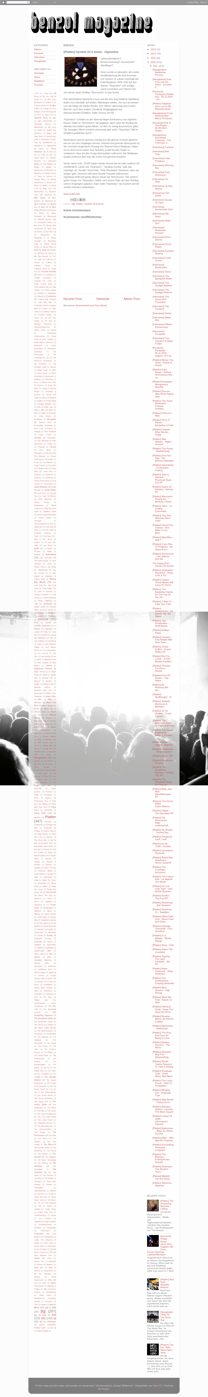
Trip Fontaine (45, 1218)
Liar (51, 638)
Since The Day (45, 895)
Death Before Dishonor (43, 342)
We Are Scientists (43, 1274)
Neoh (48, 755)
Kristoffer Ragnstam (42, 626)
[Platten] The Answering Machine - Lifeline (167, 1205)
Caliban (49, 262)
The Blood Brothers (45, 1031)
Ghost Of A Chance (41, 481)
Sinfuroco (38, 898)
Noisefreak (38, 770)
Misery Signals (47, 706)
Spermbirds (51, 945)
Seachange (47, 877)
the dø (53, 1328)
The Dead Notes (41, 1055)
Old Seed (43, 773)
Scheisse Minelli (45, 871)
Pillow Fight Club (43, 813)
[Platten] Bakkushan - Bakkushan (163, 1027)
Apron (41, 149)
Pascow (49, 792)
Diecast (53, 367)
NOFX (36, 746)
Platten (79, 204)
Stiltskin (37, 957)
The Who (37, 1178)
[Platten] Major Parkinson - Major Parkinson (163, 971)
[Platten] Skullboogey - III (162, 695)
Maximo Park (48, 684)
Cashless (49, 275)
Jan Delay (52, 567)
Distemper (49, 376)
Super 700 (52, 978)
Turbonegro (45, 1231)
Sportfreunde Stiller (42, 951)
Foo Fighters (48, 462)
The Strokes (43, 1163)
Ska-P (36, 902)
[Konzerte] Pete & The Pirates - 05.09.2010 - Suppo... (162, 127)
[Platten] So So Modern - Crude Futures (162, 713)
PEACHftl (37, 789)
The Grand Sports (45, 1095)
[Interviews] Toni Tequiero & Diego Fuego (163, 341)
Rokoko (48, 859)
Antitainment (47, 142)
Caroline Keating (48, 271)
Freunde (38, 85)
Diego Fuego (42, 370)
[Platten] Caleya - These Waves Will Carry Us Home (163, 582)
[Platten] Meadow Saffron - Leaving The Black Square (163, 1109)
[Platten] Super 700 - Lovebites (163, 950)
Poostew (48, 822)
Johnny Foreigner (41, 595)
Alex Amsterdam (45, 121)
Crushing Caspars (49, 312)
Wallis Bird (38, 1268)
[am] (51, 1304)
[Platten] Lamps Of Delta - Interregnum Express (162, 1120)
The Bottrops (43, 1037)
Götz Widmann (45, 499)
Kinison (40, 616)
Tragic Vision (50, 1209)
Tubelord (37, 1228)
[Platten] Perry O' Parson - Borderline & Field (163, 422)
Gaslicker (49, 475)
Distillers (37, 379)
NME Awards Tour (45, 743)
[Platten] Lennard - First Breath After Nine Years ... (162, 640)
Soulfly (50, 935)
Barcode (49, 170)
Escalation (38, 419)
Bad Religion (48, 164)
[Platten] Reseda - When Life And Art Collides (163, 1019)
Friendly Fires (42, 468)
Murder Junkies (49, 736)
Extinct (50, 428)
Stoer (49, 957)
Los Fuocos (43, 653)
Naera (36, 749)
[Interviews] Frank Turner (162, 259)
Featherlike (51, 438)
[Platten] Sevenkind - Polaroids (163, 851)
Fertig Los (51, 444)
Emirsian (52, 413)
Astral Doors (39, 158)
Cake (39, 259)
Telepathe (38, 994)
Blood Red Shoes (49, 210)
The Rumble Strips (41, 1148)
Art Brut (49, 152)
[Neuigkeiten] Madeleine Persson (159, 72)
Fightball (53, 447)
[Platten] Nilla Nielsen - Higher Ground (162, 442)
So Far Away (42, 923)
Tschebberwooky (45, 1225)
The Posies (39, 1132)
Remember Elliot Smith (43, 846)
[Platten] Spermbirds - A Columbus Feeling (163, 467)
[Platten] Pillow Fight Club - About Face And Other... (163, 919)
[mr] (54, 1314)
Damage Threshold (42, 324)
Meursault (38, 693)
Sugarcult (52, 972)
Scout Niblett (39, 874)
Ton (39, 1203)
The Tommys (47, 1175)
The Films (52, 1071)
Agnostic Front (41, 118)
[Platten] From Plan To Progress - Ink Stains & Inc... (163, 547)
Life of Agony (39, 641)
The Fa (46, 1068)
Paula (36, 795)
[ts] (41, 1321)
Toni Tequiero (50, 1203)
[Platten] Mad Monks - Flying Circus (163, 1100)
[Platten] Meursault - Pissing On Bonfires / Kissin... (163, 499)
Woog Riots (45, 1295)
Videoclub (52, 1261)
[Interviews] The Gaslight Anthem (162, 284)
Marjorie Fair (47, 678)
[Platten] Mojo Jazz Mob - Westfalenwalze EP (162, 793)
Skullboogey (48, 908)
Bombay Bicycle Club (47, 219)
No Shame (48, 761)
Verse (49, 1258)
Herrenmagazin (40, 524)
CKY (54, 256)
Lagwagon (49, 629)
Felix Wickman (43, 441)
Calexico (49, 259)
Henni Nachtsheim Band (46, 515)
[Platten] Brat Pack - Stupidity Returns (167, 1283)
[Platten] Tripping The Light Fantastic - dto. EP (161, 960)
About (37, 77)
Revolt (46, 849)
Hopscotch (38, 527)
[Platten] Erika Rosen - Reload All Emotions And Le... (162, 373)
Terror (36, 1000)
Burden (53, 250)
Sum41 (41, 975)
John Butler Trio (49, 588)
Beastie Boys (40, 179)
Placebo (37, 817)
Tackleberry (48, 985)
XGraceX (48, 1301)
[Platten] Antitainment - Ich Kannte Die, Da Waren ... (163, 612)
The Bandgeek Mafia (43, 1018)
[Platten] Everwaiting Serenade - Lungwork (163, 1147)
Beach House (50, 173)
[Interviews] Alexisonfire (160, 266)
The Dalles (48, 1052)
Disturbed (49, 379)
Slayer (49, 911)
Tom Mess (51, 1200)
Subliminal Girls (45, 969)
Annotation (45, 139)
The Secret (51, 1151)
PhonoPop (48, 810)
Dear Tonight (47, 339)
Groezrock (41, 493)
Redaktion (39, 81)
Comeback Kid (40, 305)
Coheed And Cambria (47, 299)
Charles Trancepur (42, 278)
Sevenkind (42, 883)
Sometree (52, 932)
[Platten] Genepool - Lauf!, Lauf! (163, 838)
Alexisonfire (38, 127)
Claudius (40, 293)
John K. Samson (45, 591)
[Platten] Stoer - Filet (163, 945)
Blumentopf (51, 216)
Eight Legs (48, 407)
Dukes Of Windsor (48, 398)
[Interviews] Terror (162, 272)
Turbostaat (39, 1234)
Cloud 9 (40, 296)
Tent (36, 997)
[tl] (55, 1318)
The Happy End (41, 1101)
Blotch (41, 213)
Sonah (39, 935)
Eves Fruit (38, 428)
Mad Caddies (42, 663)
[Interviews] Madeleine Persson (159, 230)
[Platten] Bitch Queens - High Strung (161, 990)
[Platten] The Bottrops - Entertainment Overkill (161, 1158)
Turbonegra (51, 1228)
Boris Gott (51, 229)
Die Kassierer (40, 364)
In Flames (48, 548)
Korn (36, 623)
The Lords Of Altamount (46, 1114)
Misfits (36, 709)
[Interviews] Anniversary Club (163, 208)
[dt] (46, 1307)
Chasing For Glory (43, 281)
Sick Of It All (51, 892)
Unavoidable (48, 1237)
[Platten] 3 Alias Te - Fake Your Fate (163, 602)
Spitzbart (49, 948)
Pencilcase (48, 795)
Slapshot (37, 911)
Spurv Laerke (39, 954)
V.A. (51, 1252)
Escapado (51, 419)
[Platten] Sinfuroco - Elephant (163, 1184)
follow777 (158, 1385)
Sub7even (52, 966)
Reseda (37, 849)
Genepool (49, 478)
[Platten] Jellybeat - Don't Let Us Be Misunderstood (162, 106)
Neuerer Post (72, 299)
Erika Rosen (45, 416)
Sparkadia (38, 942)
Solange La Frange (45, 929)
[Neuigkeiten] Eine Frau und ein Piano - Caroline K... (162, 83)
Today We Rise (40, 1197)
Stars (51, 954)
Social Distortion (49, 926)
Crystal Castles (45, 315)
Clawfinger (52, 293)
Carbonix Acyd (40, 269)
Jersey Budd (39, 579)
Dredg (44, 388)
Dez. (156, 66)
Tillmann (53, 1191)
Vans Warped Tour (43, 1255)
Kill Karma (52, 613)
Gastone (37, 478)
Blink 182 (44, 207)
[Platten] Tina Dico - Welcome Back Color (163, 518)
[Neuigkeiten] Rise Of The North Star (166, 1316)
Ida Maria (48, 545)
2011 (153, 58)
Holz (51, 524)
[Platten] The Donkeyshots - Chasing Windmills (163, 980)
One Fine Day (50, 776)
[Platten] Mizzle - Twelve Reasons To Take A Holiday (163, 1064)
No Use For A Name (43, 764)
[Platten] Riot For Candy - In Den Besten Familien (162, 659)
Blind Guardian (40, 204)
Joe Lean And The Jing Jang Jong (45, 585)
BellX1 (45, 185)
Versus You (39, 1261)
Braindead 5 (39, 238)
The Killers (51, 1108)
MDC (39, 659)
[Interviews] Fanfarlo (163, 147)
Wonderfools (51, 1292)
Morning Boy (48, 724)
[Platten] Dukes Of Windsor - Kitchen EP (163, 489)
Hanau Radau (41, 502)
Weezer (37, 1277)
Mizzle (40, 715)
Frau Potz (52, 465)
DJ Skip (48, 321)
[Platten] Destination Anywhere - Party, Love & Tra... (163, 573)
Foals (36, 462)
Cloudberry (51, 296)
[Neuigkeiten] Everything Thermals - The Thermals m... (162, 139)
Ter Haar (48, 997)
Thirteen (49, 1185)
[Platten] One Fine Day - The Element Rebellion (163, 458)
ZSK (36, 1305)
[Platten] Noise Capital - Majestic (163, 743)
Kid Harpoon (39, 613)
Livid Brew (52, 641)
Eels (39, 407)
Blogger (105, 1389)
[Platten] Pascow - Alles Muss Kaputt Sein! (163, 394)
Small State (42, 917)
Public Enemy (42, 834)
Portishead (38, 825)
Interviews (39, 57)
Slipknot (37, 914)
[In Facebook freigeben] (81, 199)
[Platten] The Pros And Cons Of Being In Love (162, 1035)
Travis (53, 1215)
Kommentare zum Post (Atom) (91, 305)
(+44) (36, 93)
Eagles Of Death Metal (46, 401)
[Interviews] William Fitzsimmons (162, 325)
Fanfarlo (37, 438)
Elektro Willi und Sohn (43, 410)
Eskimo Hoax (45, 422)
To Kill (50, 1194)
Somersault (38, 932)
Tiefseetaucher (40, 1191)
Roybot (37, 862)
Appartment (51, 146)
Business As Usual (45, 253)
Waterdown (48, 1271)
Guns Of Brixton (49, 496)
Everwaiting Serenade (43, 425)
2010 (153, 62)
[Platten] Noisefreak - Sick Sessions (163, 903)
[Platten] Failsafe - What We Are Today (162, 432)
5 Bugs (46, 109)
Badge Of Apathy (42, 167)
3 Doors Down (40, 105)
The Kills (40, 1111)
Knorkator (52, 616)
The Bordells (51, 1034)
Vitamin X (49, 1264)
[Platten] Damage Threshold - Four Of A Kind (162, 929)
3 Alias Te (49, 102)
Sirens (49, 898)
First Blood (45, 450)
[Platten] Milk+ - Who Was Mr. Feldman (163, 1139)
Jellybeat (48, 576)
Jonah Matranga (49, 598)
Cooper (45, 308)
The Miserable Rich (45, 1126)
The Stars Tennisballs (47, 1160)
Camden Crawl (42, 266)
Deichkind (38, 345)
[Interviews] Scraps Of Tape (162, 201)
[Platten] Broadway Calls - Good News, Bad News (162, 1073)
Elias (36, 413)
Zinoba (43, 1305)
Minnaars (37, 702)
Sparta (49, 942)
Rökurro (49, 865)
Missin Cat (48, 709)
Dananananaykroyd (42, 327)
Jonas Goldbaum (45, 601)
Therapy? (38, 1181)
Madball (49, 666)
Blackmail (49, 201)
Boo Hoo (38, 225)
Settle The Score (49, 880)
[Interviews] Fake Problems (161, 159)
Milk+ (40, 699)
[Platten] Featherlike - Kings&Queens (163, 750)
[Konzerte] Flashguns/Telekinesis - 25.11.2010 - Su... (163, 95)
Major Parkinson (40, 672)
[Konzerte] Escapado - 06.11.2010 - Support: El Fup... (163, 352)
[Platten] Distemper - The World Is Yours (163, 1169)
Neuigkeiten (40, 61)
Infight (49, 551)
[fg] (73, 204)
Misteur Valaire (40, 712)
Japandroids (43, 570)
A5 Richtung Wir (49, 112)
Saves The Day (50, 868)
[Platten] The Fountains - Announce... (160, 869)
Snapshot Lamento (48, 920)
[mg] (44, 1315)
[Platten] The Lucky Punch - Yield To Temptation (162, 1083)
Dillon (54, 370)
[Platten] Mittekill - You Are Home (162, 1177)
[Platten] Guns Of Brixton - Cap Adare (161, 678)
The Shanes (43, 1154)
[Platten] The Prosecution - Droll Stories (161, 623)
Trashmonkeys (40, 1215)
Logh (39, 644)
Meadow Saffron (42, 687)
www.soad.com (72, 194)
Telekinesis (48, 991)
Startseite (102, 299)
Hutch (36, 536)
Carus (39, 275)
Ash (51, 155)
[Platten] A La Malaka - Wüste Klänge (162, 938)
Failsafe (37, 432)
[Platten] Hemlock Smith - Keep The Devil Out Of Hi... (163, 1009)
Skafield (49, 902)
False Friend (45, 435)
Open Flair (42, 779)
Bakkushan (38, 170)
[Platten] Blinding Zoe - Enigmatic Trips (162, 1092)
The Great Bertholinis (43, 1098)
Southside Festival (42, 939)
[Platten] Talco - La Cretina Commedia (162, 508)
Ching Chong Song (43, 284)
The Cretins (43, 1046)
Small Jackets (50, 914)
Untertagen (51, 1246)
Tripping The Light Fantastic (45, 1221)
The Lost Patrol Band (47, 1117)
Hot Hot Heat (47, 530)
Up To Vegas (42, 1249)
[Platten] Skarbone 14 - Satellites (162, 910)
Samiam (37, 868)
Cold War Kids (45, 302)
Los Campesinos (49, 650)
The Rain (52, 1135)
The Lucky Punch (45, 1120)
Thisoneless (39, 1188)
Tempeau (49, 994)
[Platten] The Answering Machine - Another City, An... (163, 771)
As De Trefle (39, 155)
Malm (45, 675)
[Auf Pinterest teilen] (84, 199)
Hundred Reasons (42, 533)
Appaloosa (38, 146)
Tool (39, 1206)
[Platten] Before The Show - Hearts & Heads (163, 362)
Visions (40, 1264)
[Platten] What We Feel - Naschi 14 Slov (162, 1000)
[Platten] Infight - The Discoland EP (163, 811)
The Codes (51, 1043)
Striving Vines (41, 963)
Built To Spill (40, 250)
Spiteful (40, 948)
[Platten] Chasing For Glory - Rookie (161, 668)
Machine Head (50, 659)
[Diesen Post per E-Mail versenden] (71, 199)
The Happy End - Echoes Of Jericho (163, 564)
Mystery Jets (51, 739)
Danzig (53, 330)
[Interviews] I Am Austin (161, 194)
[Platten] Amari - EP (163, 756)
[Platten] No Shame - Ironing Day (163, 831)
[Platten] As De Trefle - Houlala (162, 845)
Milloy (50, 699)
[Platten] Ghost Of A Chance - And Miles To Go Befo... (163, 529)
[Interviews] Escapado (159, 332)
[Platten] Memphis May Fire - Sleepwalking (162, 1054)
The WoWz (49, 1178)
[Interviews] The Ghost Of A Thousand (161, 299)
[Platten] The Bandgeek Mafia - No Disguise (163, 782)
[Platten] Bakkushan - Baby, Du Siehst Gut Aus (163, 1131)
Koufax (48, 623)
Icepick (37, 542)
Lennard (43, 635)
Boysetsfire (45, 235)
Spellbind (37, 945)
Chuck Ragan (50, 290)
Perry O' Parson (42, 798)
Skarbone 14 (39, 905)
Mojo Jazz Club (40, 721)
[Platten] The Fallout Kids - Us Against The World (163, 879)
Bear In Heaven (45, 176)
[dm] (36, 1307)
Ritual (50, 852)
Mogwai (49, 718)
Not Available (51, 770)
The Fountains (43, 1074)
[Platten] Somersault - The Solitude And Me (163, 556)
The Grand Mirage (48, 1092)
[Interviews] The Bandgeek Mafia (162, 277)
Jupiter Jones (39, 607)
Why (44, 1283)
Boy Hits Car (51, 232)
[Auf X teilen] (77, 199)
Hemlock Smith (49, 511)
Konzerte (38, 53)
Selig (36, 880)
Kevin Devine (47, 610)
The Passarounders (43, 1129)
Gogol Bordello (40, 487)
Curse (36, 318)
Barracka (37, 173)
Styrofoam (38, 966)
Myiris (39, 739)
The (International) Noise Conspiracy (45, 1003)
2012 (153, 53)
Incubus (37, 551)
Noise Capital (41, 767)
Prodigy (37, 831)
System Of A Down (94, 204)
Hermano (37, 521)
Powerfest (48, 828)
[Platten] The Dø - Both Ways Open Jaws (167, 1349)
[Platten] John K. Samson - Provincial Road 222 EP (162, 478)
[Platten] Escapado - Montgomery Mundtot (163, 384)
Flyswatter (49, 459)
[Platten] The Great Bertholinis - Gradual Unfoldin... (162, 405)
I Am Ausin (47, 536)
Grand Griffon (50, 490)
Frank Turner (39, 465)
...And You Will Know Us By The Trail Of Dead (45, 96)
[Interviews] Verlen (162, 313)
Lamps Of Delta (41, 632)
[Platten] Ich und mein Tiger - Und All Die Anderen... (163, 889)
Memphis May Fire (43, 690)
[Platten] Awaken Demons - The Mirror (161, 1045)
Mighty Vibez (51, 696)
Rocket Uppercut (41, 855)
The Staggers (50, 1157)
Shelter (45, 886)
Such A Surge (39, 972)
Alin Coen (52, 127)
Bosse (39, 232)
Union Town (48, 1243)
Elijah (44, 413)
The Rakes (43, 1138)
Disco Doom (42, 373)
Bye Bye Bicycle (41, 256)
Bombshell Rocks (45, 222)
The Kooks (51, 1111)
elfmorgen (51, 1321)
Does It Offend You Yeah (45, 382)
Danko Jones (40, 330)
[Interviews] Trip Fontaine (161, 307)
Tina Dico (41, 1194)
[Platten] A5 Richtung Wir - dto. (161, 687)
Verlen (37, 1258)
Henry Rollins (45, 518)
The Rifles (48, 1144)
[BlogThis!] (74, 199)
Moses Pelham (40, 727)
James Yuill (38, 567)
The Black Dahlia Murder (45, 1028)
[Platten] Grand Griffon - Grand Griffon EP (162, 649)
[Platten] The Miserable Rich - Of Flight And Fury (163, 723)
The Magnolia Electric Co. (45, 1123)
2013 (153, 49)
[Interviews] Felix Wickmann (161, 173)
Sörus (36, 985)
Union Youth (39, 1246)
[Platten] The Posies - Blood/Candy (163, 449)
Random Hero (47, 843)
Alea (54, 118)
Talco (36, 991)
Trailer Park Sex (45, 1212)
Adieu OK (49, 115)
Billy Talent (39, 198)
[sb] (43, 1318)
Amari (40, 130)
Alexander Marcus (42, 124)
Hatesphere (38, 505)
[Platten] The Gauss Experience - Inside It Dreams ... (163, 734)
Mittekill (53, 712)
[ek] (54, 1307)
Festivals (41, 447)
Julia (36, 604)
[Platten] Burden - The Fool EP (162, 896)
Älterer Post (132, 299)
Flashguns (38, 453)
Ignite (36, 548)
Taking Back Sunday (43, 988)
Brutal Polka (48, 247)
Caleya (37, 262)
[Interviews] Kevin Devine (162, 238)
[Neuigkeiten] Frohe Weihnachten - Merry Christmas (163, 116)
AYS (39, 115)
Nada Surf (48, 745)
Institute (37, 554)
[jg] (35, 1315)
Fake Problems (50, 432)
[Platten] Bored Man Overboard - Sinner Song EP (163, 860)
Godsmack (48, 484)
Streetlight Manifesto (43, 960)
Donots (40, 385)
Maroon (37, 681)
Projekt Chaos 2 (49, 831)
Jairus (49, 564)
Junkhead (47, 604)
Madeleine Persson (43, 668)
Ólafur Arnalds (42, 1331)
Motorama (38, 733)
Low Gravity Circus (48, 656)
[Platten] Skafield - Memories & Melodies (162, 704)
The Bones (38, 1034)
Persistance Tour (41, 801)
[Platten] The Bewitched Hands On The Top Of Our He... (163, 593)
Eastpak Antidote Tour (47, 404)
